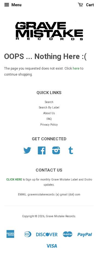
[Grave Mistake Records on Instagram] (56, 152)
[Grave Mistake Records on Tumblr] (71, 152)
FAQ (49, 118)
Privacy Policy (49, 124)
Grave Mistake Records (60, 216)
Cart (89, 5)
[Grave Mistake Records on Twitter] (27, 152)
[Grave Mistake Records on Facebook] (42, 152)
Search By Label (49, 107)
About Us (49, 113)
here (76, 68)
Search (49, 102)
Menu (16, 5)
